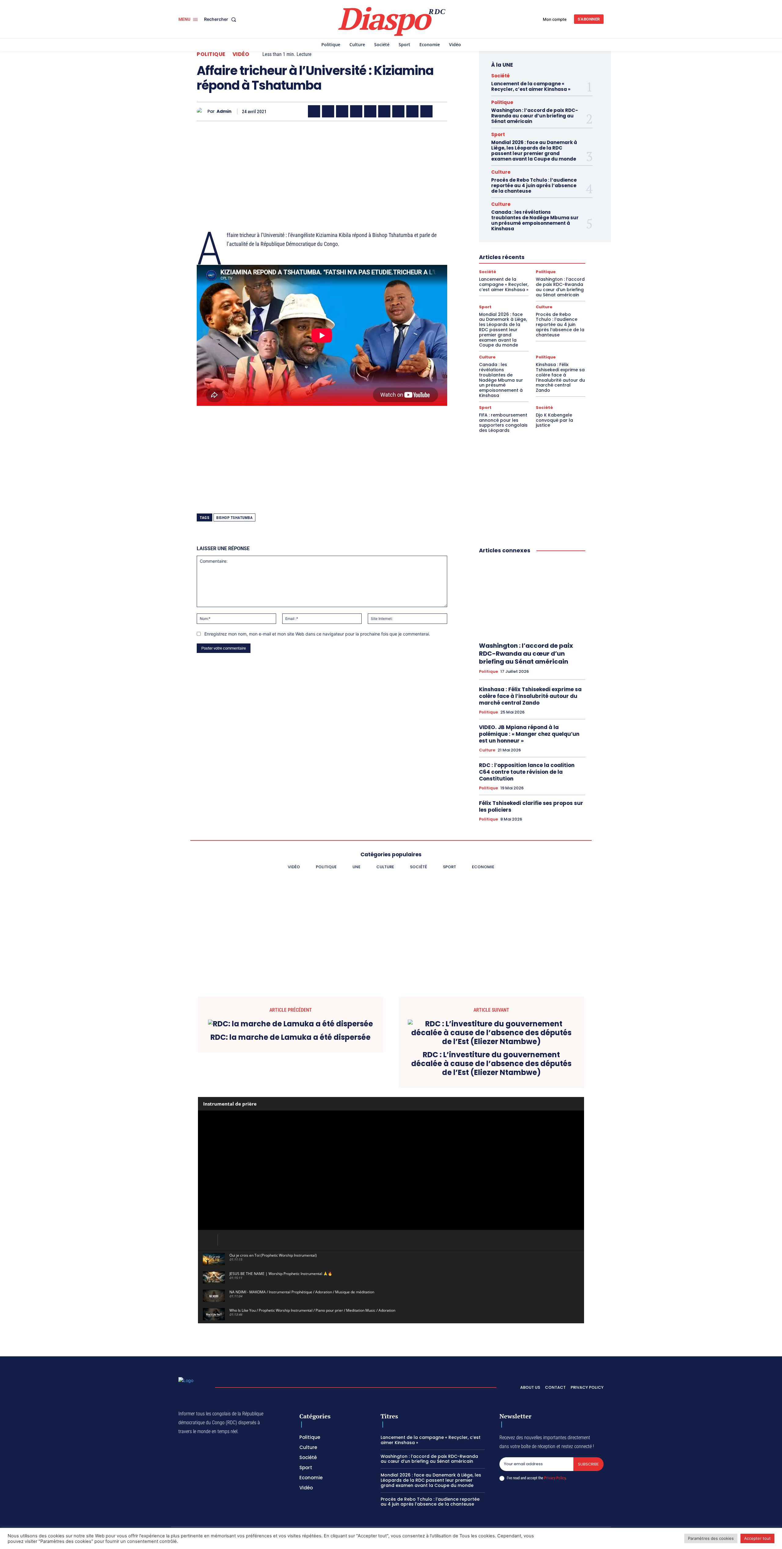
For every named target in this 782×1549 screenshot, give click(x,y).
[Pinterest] (370, 111)
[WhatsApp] (342, 111)
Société (500, 75)
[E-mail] (412, 111)
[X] (328, 111)
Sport (498, 134)
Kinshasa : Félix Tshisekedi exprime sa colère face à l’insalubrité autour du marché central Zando (560, 377)
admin (224, 111)
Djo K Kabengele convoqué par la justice (554, 420)
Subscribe (588, 1464)
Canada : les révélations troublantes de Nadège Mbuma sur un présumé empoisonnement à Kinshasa (535, 220)
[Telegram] (398, 111)
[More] (440, 111)
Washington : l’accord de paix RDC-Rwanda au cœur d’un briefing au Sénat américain (534, 115)
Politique (211, 54)
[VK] (426, 111)
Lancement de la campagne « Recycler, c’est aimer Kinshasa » (530, 86)
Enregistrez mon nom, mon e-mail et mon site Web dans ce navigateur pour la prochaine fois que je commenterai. (317, 633)
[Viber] (356, 111)
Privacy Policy (554, 1478)
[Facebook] (314, 111)
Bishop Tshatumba (234, 517)
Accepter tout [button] (757, 1538)
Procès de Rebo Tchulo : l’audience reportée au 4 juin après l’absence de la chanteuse (534, 185)
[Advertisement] (322, 168)
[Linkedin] (384, 111)
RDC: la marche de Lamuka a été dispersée (290, 1037)
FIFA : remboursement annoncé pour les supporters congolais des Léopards (503, 422)
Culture (500, 172)
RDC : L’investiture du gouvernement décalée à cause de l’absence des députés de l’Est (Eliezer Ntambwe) (491, 1064)
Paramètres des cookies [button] (711, 1538)
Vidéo (241, 54)
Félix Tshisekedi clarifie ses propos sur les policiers (531, 806)
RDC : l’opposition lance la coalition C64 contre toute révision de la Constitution (527, 772)
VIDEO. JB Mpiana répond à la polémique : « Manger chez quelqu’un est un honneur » (529, 734)
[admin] (202, 111)
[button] (221, 19)
